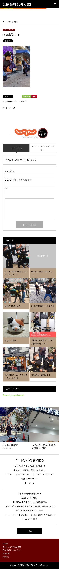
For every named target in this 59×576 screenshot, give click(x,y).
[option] (16, 430)
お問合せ (6, 557)
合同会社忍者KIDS (17, 4)
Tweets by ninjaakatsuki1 (13, 395)
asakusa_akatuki (19, 102)
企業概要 (6, 553)
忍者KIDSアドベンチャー (12, 550)
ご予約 (29, 531)
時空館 (5, 544)
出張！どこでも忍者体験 (12, 547)
